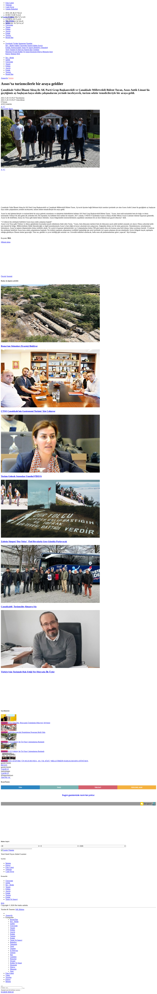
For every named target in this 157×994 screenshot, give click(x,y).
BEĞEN (4, 765)
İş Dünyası (19, 50)
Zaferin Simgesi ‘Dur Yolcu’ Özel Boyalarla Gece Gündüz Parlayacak (34, 541)
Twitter (15, 43)
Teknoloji (44, 48)
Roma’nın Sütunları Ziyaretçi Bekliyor (19, 346)
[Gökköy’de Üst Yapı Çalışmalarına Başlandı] (8, 740)
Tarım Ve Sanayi (27, 48)
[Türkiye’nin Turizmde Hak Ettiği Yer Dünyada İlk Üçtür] (50, 667)
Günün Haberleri (12, 9)
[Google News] (7, 109)
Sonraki (9, 276)
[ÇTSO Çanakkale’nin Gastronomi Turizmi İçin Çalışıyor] (50, 407)
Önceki (3, 276)
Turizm (8, 35)
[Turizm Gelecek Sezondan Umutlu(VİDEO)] (50, 472)
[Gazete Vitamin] (7, 17)
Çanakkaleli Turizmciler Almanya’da (19, 606)
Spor (51, 52)
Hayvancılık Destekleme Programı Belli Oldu (26, 732)
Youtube (29, 43)
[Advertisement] (70, 188)
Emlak (8, 33)
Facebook (9, 43)
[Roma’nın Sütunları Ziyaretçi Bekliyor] (50, 342)
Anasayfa (4, 78)
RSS (18, 54)
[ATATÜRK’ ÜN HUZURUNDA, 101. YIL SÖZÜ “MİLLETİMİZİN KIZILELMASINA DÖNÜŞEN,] (8, 759)
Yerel (7, 50)
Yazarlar (8, 977)
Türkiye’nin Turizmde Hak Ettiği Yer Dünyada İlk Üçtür (28, 672)
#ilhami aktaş (5, 242)
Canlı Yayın (10, 7)
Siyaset (14, 52)
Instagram (22, 43)
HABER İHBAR (7, 992)
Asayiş (8, 31)
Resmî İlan (9, 37)
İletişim (13, 54)
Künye (8, 54)
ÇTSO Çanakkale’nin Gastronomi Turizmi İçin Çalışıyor (28, 411)
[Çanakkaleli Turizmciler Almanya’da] (50, 602)
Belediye (37, 48)
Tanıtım (12, 50)
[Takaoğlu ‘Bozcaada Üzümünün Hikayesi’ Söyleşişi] (8, 721)
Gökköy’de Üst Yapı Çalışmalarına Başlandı (26, 742)
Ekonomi (33, 52)
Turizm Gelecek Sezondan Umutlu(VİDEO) (21, 476)
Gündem (35, 50)
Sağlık (8, 23)
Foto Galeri (10, 3)
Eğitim (8, 29)
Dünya (39, 52)
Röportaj (9, 52)
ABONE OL (5, 777)
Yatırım (26, 50)
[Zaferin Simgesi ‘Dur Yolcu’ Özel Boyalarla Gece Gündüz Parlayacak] (50, 537)
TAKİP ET (5, 769)
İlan (30, 50)
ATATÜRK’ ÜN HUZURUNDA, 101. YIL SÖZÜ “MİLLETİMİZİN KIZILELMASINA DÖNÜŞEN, (48, 761)
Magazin (45, 52)
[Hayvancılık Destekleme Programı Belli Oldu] (8, 730)
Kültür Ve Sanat (23, 52)
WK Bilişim (19, 909)
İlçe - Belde (10, 21)
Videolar (9, 5)
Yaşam (8, 27)
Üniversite (9, 25)
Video (8, 975)
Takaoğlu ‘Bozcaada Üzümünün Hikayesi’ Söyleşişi (29, 723)
